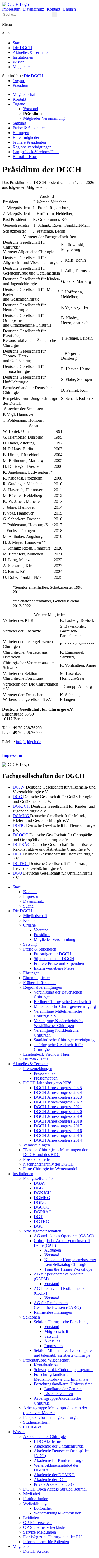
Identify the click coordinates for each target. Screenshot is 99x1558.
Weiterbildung (35, 1503)
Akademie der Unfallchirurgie (59, 1446)
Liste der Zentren (58, 1393)
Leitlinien (31, 1518)
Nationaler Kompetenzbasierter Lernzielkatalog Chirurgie (70, 1262)
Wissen (19, 62)
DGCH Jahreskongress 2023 (58, 1097)
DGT (18, 854)
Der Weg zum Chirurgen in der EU (52, 1537)
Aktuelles (52, 1341)
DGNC (19, 825)
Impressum (11, 9)
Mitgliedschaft (24, 94)
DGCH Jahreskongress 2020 (58, 1111)
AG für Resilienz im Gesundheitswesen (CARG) (57, 1305)
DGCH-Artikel (36, 1551)
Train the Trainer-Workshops (68, 1269)
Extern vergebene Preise (54, 968)
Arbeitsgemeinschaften (42, 1231)
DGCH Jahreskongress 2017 (58, 1126)
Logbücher (43, 1508)
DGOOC (21, 835)
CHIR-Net (32, 1427)
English (69, 9)
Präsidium (21, 85)
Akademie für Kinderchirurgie (59, 1460)
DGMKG (21, 816)
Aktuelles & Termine (30, 52)
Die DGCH (22, 47)
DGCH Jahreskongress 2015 (58, 1135)
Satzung (19, 123)
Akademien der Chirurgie (44, 1436)
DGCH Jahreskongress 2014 (58, 1140)
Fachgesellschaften (39, 1178)
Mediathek (32, 1494)
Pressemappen (46, 1078)
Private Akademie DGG (54, 1484)
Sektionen (31, 1317)
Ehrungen (21, 132)
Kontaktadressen (48, 1365)
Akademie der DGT (50, 1479)
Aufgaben (52, 1250)
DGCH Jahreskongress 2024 (58, 1092)
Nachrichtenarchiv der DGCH (48, 1164)
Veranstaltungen (36, 1145)
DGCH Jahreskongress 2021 (58, 1107)
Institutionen (23, 57)
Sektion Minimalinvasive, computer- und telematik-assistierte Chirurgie (64, 1353)
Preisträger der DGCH (52, 954)
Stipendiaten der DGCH (54, 958)
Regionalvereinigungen (32, 147)
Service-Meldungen (39, 1532)
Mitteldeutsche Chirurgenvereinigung (65, 1006)
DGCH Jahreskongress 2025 (58, 1087)
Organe (19, 80)
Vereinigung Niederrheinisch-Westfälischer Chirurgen (58, 1023)
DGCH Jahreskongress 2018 (58, 1121)
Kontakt (53, 9)
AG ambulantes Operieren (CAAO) (64, 1236)
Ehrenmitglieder (26, 137)
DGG (18, 796)
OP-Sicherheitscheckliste (44, 1527)
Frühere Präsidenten (29, 142)
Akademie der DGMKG (54, 1475)
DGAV (19, 787)
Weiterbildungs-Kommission (57, 1513)
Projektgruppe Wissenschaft (46, 1360)
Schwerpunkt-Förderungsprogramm (63, 1369)
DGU (18, 873)
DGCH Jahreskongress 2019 (58, 1116)
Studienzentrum (36, 1422)
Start (16, 43)
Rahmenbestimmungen (53, 1312)
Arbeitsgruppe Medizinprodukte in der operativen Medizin (55, 1410)
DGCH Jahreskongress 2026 (47, 1083)
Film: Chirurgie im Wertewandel (50, 1169)
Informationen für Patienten (46, 1541)
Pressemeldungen (37, 1068)
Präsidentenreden (37, 1159)
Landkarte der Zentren (63, 1388)
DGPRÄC (22, 844)
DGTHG (21, 863)
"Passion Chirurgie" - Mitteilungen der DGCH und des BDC (55, 1152)
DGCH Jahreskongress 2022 (58, 1102)
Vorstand (30, 108)
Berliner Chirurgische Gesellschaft (62, 1001)
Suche (28, 906)
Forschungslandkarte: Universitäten (63, 1384)
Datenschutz (33, 9)
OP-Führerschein (37, 1522)
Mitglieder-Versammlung (44, 118)
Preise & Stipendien (29, 128)
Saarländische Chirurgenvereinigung (64, 1040)
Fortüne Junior (35, 1498)
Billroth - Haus (25, 156)
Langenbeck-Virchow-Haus (36, 151)
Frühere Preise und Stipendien (59, 963)
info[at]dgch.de (28, 741)
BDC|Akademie (47, 1441)
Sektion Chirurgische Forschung (61, 1322)
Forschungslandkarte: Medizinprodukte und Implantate (61, 1376)
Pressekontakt (45, 1073)
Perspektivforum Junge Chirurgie (50, 1417)
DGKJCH (21, 806)
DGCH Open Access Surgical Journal (55, 1489)
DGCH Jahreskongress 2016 (58, 1130)
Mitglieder (21, 67)
